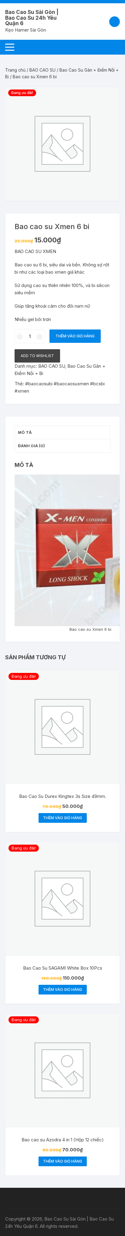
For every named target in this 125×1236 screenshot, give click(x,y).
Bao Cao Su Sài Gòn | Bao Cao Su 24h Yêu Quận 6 (32, 17)
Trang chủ (15, 70)
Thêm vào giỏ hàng (75, 336)
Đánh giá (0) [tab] (31, 445)
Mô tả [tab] (25, 432)
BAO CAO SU (42, 70)
